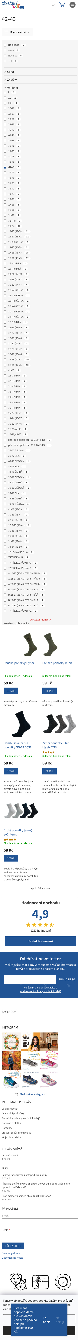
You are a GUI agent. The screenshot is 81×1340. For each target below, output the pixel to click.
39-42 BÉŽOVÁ (18, 477)
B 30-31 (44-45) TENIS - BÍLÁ (25, 605)
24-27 (13, 114)
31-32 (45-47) (17, 343)
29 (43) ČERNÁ (18, 301)
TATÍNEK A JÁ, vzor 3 (22, 563)
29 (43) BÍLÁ (17, 269)
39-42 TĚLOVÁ (18, 450)
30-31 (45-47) (17, 515)
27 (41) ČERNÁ (18, 290)
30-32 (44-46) (17, 424)
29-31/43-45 (17, 434)
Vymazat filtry (39, 620)
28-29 (13, 151)
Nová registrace (11, 1253)
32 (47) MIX (16, 392)
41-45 (13, 370)
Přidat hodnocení (40, 941)
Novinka (14, 56)
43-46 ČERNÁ (17, 472)
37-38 (13, 140)
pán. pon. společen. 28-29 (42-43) (29, 445)
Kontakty (7, 1128)
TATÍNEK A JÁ (18, 557)
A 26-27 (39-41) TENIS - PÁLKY (26, 579)
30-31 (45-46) (17, 531)
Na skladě (16, 45)
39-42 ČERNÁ (17, 483)
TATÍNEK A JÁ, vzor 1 (22, 568)
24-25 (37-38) (18, 231)
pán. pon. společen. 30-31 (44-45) (29, 440)
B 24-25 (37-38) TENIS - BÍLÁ (25, 589)
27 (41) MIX (16, 381)
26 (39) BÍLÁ (17, 322)
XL (12, 98)
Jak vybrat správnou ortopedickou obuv (24, 1175)
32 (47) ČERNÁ (18, 317)
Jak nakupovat (10, 1109)
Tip (12, 61)
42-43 (13, 167)
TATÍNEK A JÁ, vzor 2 (22, 611)
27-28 (13, 205)
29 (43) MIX (16, 402)
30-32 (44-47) (17, 285)
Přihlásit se (67, 979)
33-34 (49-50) (17, 547)
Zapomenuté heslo (12, 1258)
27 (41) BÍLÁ (17, 263)
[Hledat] (53, 5)
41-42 (13, 130)
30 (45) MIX (16, 408)
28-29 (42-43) (18, 360)
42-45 (13, 162)
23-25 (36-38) (17, 247)
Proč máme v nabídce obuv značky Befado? (26, 1196)
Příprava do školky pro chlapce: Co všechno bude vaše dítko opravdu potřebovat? (36, 1185)
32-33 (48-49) (17, 520)
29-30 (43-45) (17, 536)
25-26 (13, 199)
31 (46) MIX (16, 386)
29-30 (13, 210)
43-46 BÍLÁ (16, 466)
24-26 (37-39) (17, 274)
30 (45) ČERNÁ (18, 306)
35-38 (13, 183)
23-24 (14, 226)
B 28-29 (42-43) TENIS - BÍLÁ (25, 600)
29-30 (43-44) (17, 338)
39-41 (13, 146)
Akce (13, 50)
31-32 (13, 215)
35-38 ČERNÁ (17, 499)
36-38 (13, 108)
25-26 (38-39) (17, 327)
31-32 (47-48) (17, 541)
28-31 (13, 119)
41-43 (13, 156)
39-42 (13, 189)
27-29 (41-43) (18, 253)
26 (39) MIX (16, 376)
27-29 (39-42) (17, 349)
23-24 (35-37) (17, 418)
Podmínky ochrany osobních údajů (21, 1118)
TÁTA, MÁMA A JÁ (20, 552)
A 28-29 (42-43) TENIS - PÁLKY (26, 584)
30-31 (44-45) (18, 365)
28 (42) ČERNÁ (18, 296)
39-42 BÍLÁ (16, 456)
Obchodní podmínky (13, 1113)
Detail (11, 690)
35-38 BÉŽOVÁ (18, 488)
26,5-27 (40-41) (18, 525)
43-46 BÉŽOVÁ (18, 461)
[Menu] (72, 5)
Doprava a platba (11, 1123)
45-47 (13, 135)
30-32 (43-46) (17, 354)
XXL (12, 103)
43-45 (13, 194)
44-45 (13, 173)
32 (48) (14, 221)
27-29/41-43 (17, 429)
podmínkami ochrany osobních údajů (40, 991)
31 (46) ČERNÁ (18, 312)
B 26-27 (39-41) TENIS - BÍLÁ (25, 595)
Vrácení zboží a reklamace (16, 1133)
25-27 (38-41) (17, 413)
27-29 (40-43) (17, 279)
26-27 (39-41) (18, 237)
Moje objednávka (11, 1137)
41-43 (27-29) (17, 509)
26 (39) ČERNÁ (18, 242)
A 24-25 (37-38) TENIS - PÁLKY (26, 573)
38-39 (13, 124)
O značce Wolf (10, 1156)
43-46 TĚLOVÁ (18, 504)
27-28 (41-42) (17, 333)
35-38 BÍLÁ (16, 493)
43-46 (13, 178)
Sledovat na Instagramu (33, 1094)
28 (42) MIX (16, 397)
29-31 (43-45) (18, 258)
